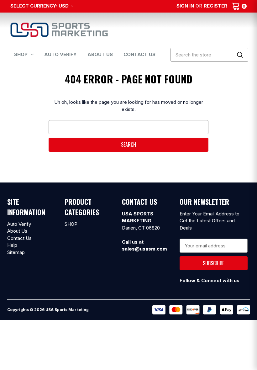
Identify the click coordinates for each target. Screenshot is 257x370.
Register (215, 6)
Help (12, 245)
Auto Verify (60, 54)
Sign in (185, 6)
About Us (100, 54)
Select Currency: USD (40, 6)
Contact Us (139, 54)
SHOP (21, 54)
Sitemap (16, 252)
